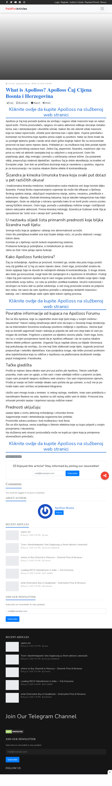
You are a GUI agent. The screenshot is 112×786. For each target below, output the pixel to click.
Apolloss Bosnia (64, 507)
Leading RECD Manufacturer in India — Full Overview (47, 570)
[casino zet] (12, 535)
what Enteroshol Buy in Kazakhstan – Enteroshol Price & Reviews (53, 582)
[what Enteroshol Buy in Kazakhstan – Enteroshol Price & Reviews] (12, 586)
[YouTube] (15, 2)
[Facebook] (7, 2)
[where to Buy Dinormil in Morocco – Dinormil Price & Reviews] (12, 561)
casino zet (26, 531)
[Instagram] (24, 2)
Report (36, 103)
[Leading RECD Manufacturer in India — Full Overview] (12, 574)
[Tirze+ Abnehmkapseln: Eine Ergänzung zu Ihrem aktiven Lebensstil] (12, 548)
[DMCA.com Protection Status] (14, 731)
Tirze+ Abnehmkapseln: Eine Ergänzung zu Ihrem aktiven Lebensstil (54, 544)
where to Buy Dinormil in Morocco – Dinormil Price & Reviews (51, 557)
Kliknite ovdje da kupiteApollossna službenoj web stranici (56, 112)
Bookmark (23, 103)
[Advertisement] (56, 780)
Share (47, 103)
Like (11, 103)
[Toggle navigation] (102, 9)
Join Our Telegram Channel (41, 716)
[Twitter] (11, 2)
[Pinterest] (20, 2)
